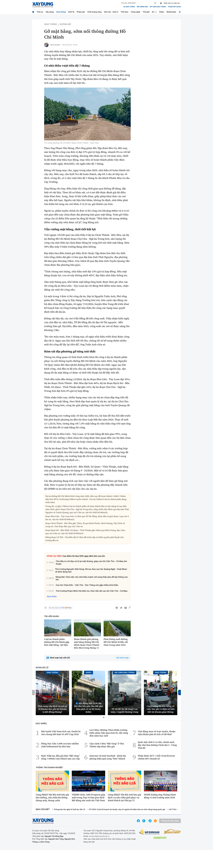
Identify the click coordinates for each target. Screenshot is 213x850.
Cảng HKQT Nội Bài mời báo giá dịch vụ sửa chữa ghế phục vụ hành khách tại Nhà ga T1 (124, 797)
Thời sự (40, 12)
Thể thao (124, 12)
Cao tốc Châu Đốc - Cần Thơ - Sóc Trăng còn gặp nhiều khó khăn (87, 585)
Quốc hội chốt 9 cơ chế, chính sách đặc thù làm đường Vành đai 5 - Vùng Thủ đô (157, 745)
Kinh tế (71, 12)
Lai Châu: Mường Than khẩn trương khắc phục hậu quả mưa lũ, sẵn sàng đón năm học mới (109, 733)
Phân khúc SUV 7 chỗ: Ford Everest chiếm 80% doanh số (156, 757)
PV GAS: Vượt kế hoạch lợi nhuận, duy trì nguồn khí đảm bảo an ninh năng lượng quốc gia (127, 809)
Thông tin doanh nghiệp (49, 767)
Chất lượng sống (94, 12)
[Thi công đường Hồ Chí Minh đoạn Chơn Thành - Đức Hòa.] (87, 114)
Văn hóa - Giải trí (111, 12)
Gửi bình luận (122, 658)
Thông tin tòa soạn (170, 821)
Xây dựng (50, 12)
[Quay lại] (45, 607)
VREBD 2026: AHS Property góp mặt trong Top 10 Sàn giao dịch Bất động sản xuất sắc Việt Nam (88, 797)
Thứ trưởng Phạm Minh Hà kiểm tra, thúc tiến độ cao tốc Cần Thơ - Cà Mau (91, 591)
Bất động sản (142, 7)
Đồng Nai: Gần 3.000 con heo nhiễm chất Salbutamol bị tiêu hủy (60, 745)
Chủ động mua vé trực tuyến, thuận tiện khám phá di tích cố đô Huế (157, 733)
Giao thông (61, 12)
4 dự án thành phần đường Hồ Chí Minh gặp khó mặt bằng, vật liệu (56, 642)
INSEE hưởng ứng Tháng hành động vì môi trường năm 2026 (160, 796)
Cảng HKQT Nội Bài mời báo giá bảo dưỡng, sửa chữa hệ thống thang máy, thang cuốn (52, 797)
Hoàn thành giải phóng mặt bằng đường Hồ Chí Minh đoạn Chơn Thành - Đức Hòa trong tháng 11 (87, 643)
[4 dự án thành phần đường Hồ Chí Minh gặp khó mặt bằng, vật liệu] (57, 627)
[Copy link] (130, 607)
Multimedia (171, 12)
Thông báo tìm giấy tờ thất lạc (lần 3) (69, 809)
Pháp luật (81, 12)
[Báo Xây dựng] (42, 4)
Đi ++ (154, 12)
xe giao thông (129, 7)
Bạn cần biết (43, 809)
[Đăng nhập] (161, 3)
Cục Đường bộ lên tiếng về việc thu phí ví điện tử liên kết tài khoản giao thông (161, 709)
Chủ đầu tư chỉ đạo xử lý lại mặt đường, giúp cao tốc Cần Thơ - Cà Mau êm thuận (91, 562)
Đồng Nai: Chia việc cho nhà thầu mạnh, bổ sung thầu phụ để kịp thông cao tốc (92, 578)
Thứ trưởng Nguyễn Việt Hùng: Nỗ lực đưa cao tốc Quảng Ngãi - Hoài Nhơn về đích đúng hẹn (91, 570)
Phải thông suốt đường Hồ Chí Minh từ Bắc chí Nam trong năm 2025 (116, 642)
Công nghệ (135, 12)
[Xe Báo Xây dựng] (172, 831)
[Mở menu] (180, 12)
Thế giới (146, 12)
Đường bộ (65, 24)
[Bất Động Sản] (149, 832)
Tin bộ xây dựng (174, 7)
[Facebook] (116, 607)
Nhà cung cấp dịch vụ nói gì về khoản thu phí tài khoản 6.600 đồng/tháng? (52, 709)
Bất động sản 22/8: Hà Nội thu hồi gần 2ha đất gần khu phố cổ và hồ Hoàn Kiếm (88, 707)
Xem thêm (52, 596)
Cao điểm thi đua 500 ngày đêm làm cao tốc (83, 556)
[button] (103, 717)
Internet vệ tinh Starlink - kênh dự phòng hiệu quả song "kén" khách (108, 757)
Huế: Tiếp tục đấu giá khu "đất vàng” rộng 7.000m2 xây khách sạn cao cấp (60, 757)
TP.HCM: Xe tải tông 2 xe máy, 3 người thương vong (124, 710)
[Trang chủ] (33, 12)
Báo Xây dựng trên (55, 608)
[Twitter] (121, 607)
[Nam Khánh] (46, 45)
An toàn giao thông (158, 7)
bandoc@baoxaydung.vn (99, 836)
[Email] (125, 607)
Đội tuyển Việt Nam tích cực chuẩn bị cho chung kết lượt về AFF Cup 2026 (60, 733)
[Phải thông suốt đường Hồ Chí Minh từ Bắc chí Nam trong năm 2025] (117, 627)
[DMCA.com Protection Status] (160, 838)
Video (161, 12)
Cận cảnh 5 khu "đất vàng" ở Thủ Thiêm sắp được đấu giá (107, 745)
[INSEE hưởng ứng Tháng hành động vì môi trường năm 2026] (160, 781)
